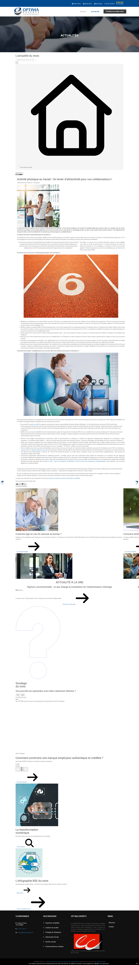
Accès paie (99, 3)
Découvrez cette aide (69, 604)
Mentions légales (57, 961)
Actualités (95, 11)
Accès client (88, 3)
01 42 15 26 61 (110, 3)
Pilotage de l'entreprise (53, 932)
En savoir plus (104, 963)
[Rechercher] (17, 62)
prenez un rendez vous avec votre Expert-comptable (64, 478)
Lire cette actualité (22, 551)
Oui (18, 695)
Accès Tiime (77, 3)
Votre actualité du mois (24, 909)
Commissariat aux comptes (54, 946)
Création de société (51, 928)
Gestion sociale (50, 942)
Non (23, 695)
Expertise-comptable (52, 923)
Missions (83, 11)
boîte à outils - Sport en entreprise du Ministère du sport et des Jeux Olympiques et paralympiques (75, 461)
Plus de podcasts (22, 782)
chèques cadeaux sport (38, 450)
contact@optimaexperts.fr (25, 932)
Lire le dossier (21, 846)
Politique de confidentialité (71, 961)
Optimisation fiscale (52, 937)
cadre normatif (34, 424)
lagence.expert (101, 961)
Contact (111, 927)
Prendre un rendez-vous (115, 11)
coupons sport (25, 450)
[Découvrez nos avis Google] (119, 2)
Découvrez (20, 893)
